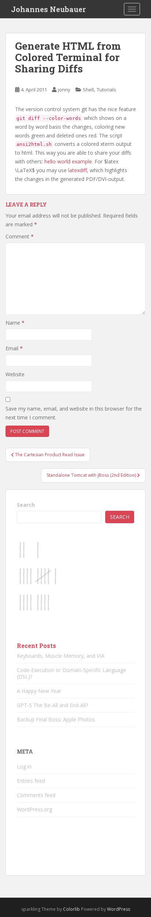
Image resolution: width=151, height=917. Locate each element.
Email (14, 348)
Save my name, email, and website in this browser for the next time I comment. (73, 413)
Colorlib (71, 909)
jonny (64, 89)
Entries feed (31, 780)
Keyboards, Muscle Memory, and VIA (60, 655)
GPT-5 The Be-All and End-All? (52, 705)
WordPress (118, 909)
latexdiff (77, 170)
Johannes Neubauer (48, 9)
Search (26, 504)
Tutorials (106, 89)
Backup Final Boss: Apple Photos (56, 719)
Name (15, 322)
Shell (88, 89)
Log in (24, 766)
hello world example (68, 161)
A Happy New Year (39, 690)
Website (15, 374)
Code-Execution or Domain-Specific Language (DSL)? (71, 673)
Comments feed (36, 795)
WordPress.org (34, 809)
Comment (19, 236)
